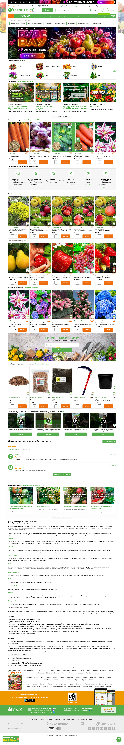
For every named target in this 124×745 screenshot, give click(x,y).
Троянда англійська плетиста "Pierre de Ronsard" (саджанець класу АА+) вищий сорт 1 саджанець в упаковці (83, 323)
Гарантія (50, 684)
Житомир (96, 673)
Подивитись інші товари (42, 364)
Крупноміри (94, 16)
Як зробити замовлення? (58, 686)
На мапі (91, 710)
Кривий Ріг (103, 670)
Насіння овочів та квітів (18, 23)
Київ (39, 670)
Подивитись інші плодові (32, 241)
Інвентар (10, 592)
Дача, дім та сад (112, 16)
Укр (95, 10)
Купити (22, 162)
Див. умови (71, 184)
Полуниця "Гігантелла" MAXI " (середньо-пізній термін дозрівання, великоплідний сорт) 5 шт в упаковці (40, 276)
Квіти (9, 564)
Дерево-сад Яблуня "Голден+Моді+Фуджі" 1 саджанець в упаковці (83, 229)
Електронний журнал (69, 719)
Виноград (46, 16)
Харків (45, 670)
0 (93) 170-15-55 (47, 710)
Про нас (35, 684)
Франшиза (78, 6)
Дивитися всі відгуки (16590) (62, 474)
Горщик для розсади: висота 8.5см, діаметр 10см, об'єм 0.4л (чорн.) (105, 399)
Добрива (106, 16)
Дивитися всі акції (62, 116)
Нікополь (49, 673)
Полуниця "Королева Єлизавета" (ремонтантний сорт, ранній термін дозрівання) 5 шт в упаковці (61, 276)
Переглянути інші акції (25, 81)
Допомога (45, 686)
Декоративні (81, 16)
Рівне (64, 673)
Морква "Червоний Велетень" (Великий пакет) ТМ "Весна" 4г (82, 155)
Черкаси (74, 670)
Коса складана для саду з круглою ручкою (83, 399)
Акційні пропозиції (14, 6)
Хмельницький (79, 673)
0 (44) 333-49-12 (36, 710)
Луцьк (111, 670)
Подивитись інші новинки (26, 194)
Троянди (39, 16)
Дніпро (59, 670)
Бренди (108, 686)
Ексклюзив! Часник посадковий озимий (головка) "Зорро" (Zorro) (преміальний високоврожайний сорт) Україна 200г (39, 155)
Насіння (34, 16)
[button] (114, 70)
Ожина (70, 12)
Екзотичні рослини (83, 23)
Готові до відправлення (35, 23)
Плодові (59, 16)
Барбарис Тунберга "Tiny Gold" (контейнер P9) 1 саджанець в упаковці (17, 229)
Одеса (52, 670)
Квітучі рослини (96, 23)
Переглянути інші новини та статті (32, 485)
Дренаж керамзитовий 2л (37, 399)
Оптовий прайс (99, 686)
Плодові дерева (60, 23)
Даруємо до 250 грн (105, 684)
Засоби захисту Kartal (33, 686)
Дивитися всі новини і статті (62, 517)
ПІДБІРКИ (11, 16)
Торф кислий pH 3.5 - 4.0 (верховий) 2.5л (62, 399)
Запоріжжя (66, 670)
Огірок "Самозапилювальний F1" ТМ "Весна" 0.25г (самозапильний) (61, 155)
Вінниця (95, 670)
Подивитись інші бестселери (36, 120)
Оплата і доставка (88, 6)
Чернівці (108, 677)
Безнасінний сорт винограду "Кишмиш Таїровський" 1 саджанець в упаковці (84, 276)
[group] (21, 500)
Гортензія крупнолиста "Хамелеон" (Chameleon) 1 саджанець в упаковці (40, 323)
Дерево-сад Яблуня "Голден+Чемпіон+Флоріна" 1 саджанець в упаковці (103, 229)
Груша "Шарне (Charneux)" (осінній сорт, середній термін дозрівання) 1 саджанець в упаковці (18, 276)
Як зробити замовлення (85, 719)
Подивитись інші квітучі (31, 287)
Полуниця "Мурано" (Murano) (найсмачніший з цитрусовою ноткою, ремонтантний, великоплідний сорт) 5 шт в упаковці (103, 276)
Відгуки (71, 684)
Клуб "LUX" (79, 684)
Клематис (66, 12)
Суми (70, 673)
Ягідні (64, 16)
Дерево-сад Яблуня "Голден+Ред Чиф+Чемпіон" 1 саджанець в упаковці (61, 229)
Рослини (100, 16)
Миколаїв (41, 673)
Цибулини (53, 16)
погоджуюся (54, 353)
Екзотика (69, 16)
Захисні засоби (12, 586)
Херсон (82, 670)
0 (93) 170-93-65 (43, 6)
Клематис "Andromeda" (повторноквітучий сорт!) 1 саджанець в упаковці (102, 155)
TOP (19, 16)
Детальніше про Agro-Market (18, 654)
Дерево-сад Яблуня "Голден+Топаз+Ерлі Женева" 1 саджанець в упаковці (39, 229)
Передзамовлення (74, 686)
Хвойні (87, 16)
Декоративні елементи (15, 601)
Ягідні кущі (71, 23)
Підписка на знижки (91, 684)
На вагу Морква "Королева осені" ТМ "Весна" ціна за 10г (18, 155)
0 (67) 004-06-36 (47, 712)
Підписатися (62, 350)
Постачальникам (87, 686)
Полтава (57, 673)
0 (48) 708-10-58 (36, 712)
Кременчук (55, 680)
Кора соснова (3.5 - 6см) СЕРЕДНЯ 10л (18, 399)
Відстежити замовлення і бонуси (106, 6)
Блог (28, 684)
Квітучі (75, 16)
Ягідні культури (12, 555)
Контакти (42, 684)
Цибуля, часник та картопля (25, 16)
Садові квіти (48, 23)
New (15, 16)
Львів (88, 670)
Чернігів (88, 673)
